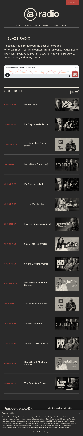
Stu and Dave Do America (36, 344)
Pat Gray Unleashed (33, 184)
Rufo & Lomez (31, 105)
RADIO (37, 25)
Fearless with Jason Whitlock (37, 224)
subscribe (72, 2)
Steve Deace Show (33, 324)
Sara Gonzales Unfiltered (35, 244)
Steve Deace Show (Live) (36, 164)
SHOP (56, 25)
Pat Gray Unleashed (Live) (36, 125)
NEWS (18, 25)
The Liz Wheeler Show (34, 204)
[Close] (79, 413)
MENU (64, 25)
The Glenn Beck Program (36, 304)
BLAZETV (47, 25)
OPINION (28, 25)
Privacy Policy (64, 427)
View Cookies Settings (41, 432)
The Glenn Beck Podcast (35, 383)
